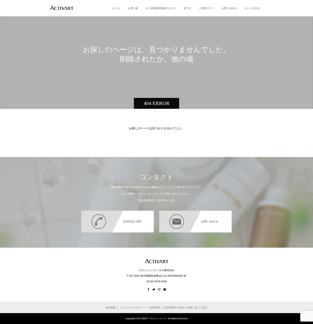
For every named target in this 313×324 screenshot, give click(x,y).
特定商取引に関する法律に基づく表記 (185, 307)
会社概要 (111, 307)
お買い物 (133, 8)
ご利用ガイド (206, 8)
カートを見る (252, 8)
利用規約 (155, 307)
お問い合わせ (229, 8)
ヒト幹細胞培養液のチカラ (160, 8)
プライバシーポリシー (132, 307)
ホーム (116, 8)
